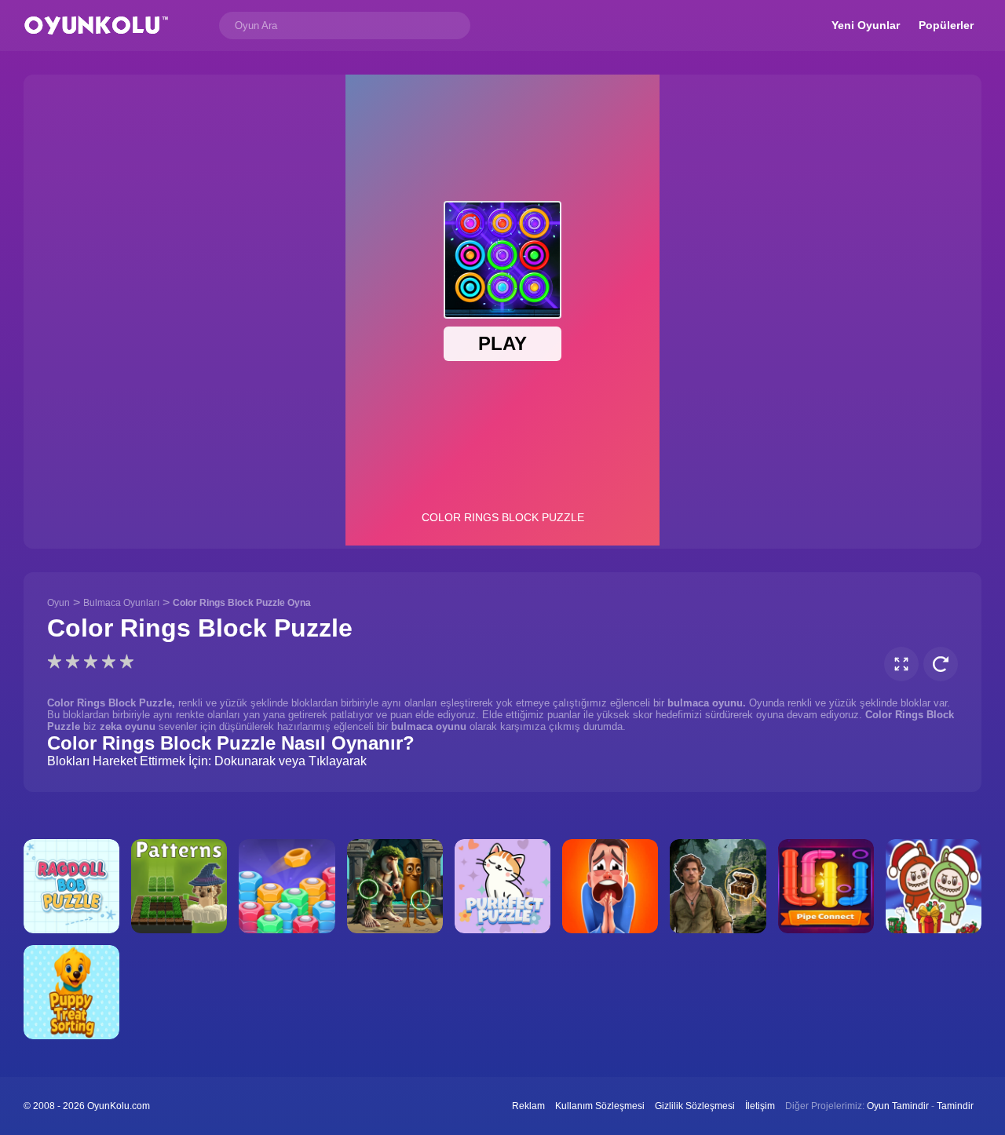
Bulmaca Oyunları (121, 602)
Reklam (528, 1105)
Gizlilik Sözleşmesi (695, 1105)
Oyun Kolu (96, 25)
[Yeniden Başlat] (940, 664)
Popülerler (946, 25)
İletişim (760, 1105)
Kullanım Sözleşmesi (600, 1105)
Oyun (58, 602)
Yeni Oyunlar (865, 25)
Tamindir (955, 1105)
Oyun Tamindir (898, 1105)
